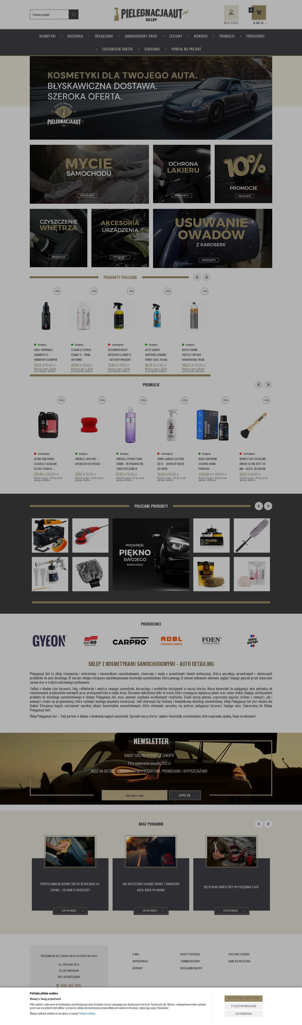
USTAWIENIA (243, 1013)
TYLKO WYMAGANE (243, 1006)
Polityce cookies (86, 1013)
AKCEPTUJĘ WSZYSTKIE (243, 998)
